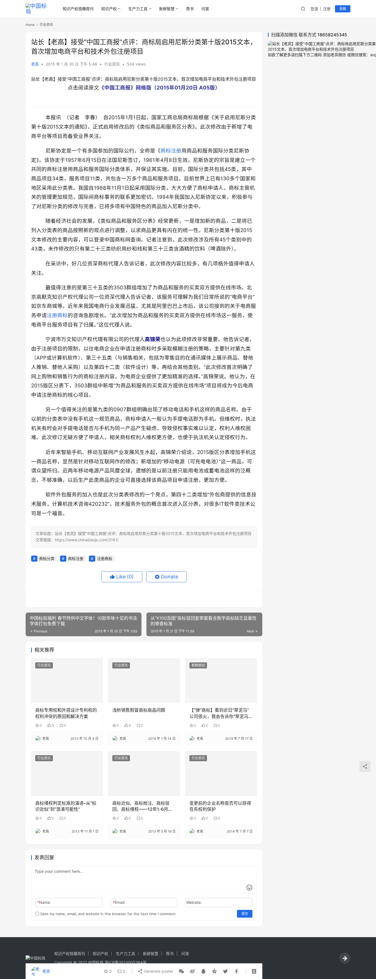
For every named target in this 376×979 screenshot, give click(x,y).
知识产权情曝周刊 (78, 8)
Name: (44, 902)
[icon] (344, 958)
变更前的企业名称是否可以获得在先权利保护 (220, 806)
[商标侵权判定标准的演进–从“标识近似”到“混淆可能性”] (67, 773)
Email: (119, 902)
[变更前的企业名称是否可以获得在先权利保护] (221, 773)
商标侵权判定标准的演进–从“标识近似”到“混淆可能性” (65, 806)
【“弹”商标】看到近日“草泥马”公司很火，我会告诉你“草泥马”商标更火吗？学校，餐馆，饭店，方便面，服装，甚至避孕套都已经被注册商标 (220, 713)
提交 (244, 914)
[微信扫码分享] (181, 971)
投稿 (342, 9)
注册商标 (57, 315)
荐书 (190, 8)
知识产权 (109, 8)
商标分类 (47, 558)
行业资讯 (112, 64)
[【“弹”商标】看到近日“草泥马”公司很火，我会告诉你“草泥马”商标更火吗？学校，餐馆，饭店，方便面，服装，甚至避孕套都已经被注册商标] (221, 680)
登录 (314, 8)
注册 (327, 8)
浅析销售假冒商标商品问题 (138, 710)
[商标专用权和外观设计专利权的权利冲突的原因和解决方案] (67, 680)
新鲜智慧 (167, 8)
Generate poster (158, 971)
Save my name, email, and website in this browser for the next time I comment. (108, 914)
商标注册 (170, 151)
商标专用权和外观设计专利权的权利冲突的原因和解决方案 (66, 713)
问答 (205, 8)
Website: (194, 902)
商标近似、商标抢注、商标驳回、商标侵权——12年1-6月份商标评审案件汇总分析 (142, 806)
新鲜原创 (198, 665)
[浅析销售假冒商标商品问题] (144, 680)
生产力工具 (138, 8)
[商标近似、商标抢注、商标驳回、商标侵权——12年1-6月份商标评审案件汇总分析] (144, 773)
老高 (35, 64)
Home (30, 25)
